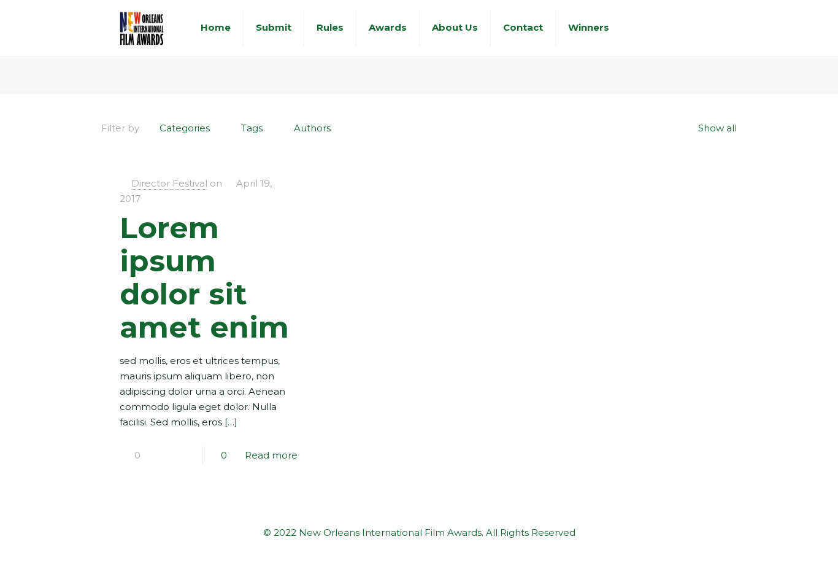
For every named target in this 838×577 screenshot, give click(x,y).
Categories (185, 128)
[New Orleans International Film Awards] (141, 27)
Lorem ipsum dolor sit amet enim (204, 277)
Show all (717, 128)
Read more (271, 455)
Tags (252, 128)
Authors (312, 128)
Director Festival (169, 183)
